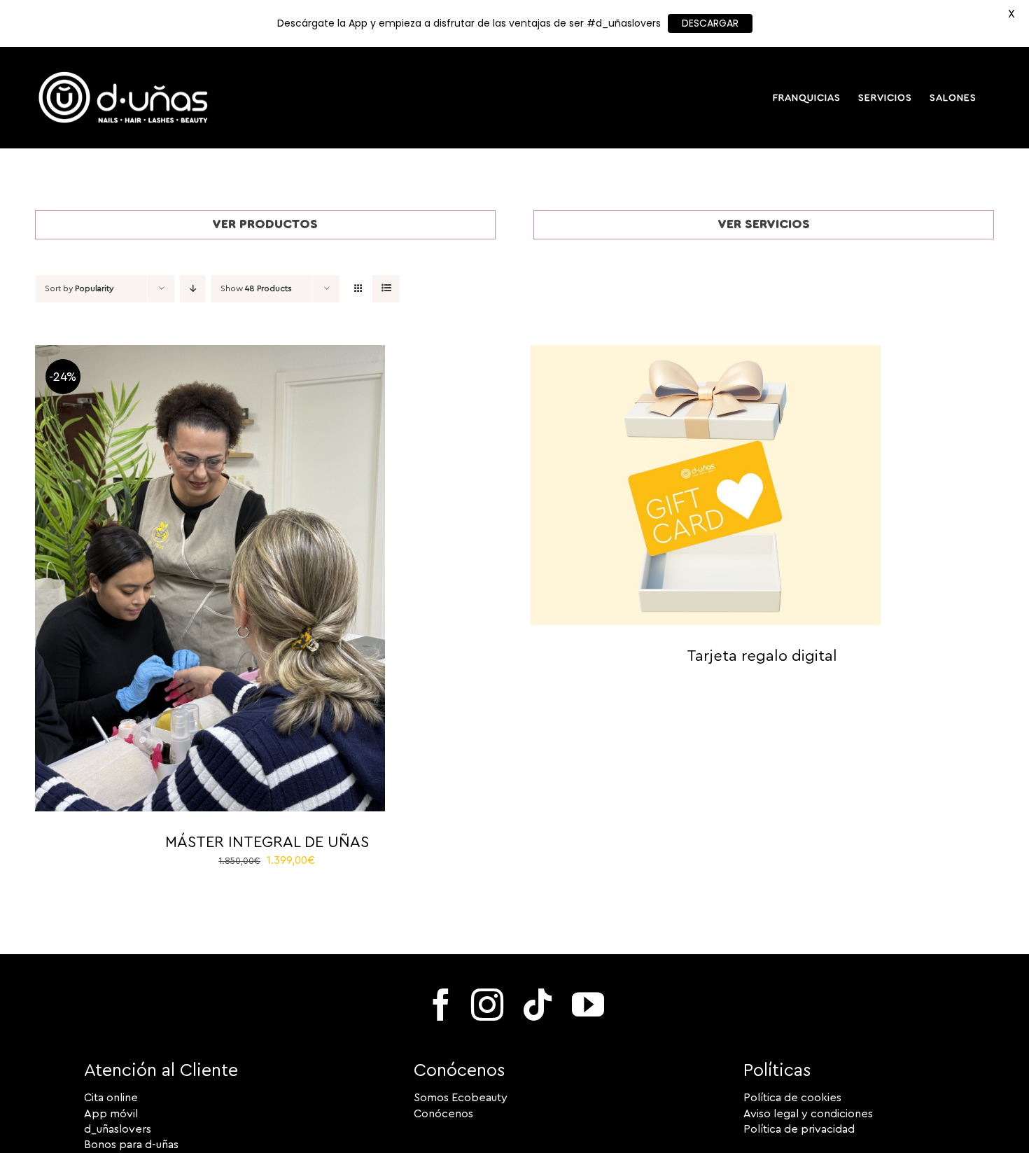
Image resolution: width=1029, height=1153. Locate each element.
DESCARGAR (710, 23)
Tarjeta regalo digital (762, 656)
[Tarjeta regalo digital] (706, 352)
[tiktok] (537, 1004)
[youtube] (588, 1004)
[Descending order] (192, 288)
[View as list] (386, 288)
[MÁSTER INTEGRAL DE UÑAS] (210, 352)
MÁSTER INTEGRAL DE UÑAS (267, 842)
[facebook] (441, 1004)
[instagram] (487, 1004)
